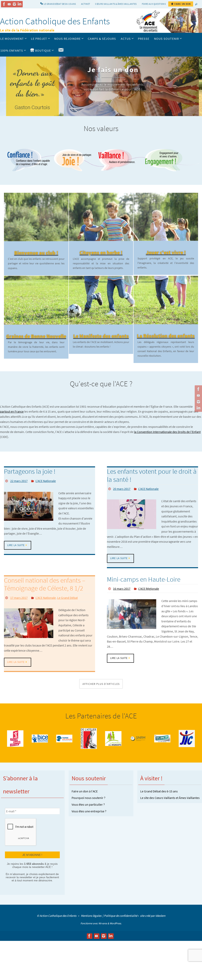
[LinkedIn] (19, 4)
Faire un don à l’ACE (85, 791)
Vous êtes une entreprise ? (89, 811)
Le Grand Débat (67, 598)
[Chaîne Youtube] (9, 4)
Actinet (85, 3)
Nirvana (102, 923)
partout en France (12, 411)
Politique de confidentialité (120, 915)
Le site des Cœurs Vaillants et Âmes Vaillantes (170, 798)
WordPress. (116, 923)
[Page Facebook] (4, 4)
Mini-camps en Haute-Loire (143, 579)
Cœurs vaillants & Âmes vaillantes (116, 3)
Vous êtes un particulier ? (88, 804)
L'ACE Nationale (46, 481)
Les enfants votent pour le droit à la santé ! (151, 475)
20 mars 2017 (121, 489)
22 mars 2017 (19, 481)
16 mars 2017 (121, 589)
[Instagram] (14, 4)
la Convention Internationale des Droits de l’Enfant (167, 432)
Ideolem (160, 915)
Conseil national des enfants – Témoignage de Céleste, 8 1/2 (44, 584)
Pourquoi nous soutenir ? (88, 798)
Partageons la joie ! (29, 471)
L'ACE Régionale (148, 589)
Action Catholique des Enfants (55, 21)
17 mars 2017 (19, 598)
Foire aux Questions (154, 3)
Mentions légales (91, 915)
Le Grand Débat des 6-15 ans (159, 791)
